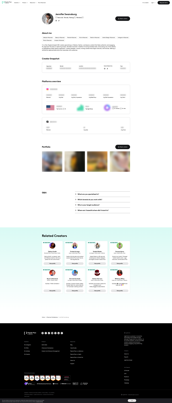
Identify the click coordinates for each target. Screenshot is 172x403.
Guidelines (26, 392)
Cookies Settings (39, 401)
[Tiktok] (49, 333)
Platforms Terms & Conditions (35, 392)
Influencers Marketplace (47, 348)
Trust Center (26, 396)
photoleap (126, 380)
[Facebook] (46, 333)
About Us (72, 360)
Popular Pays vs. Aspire (75, 354)
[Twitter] (55, 333)
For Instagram (27, 344)
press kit (126, 357)
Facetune (126, 376)
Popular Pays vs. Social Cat (76, 357)
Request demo (164, 2)
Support (72, 363)
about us (126, 354)
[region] (86, 400)
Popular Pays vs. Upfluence (76, 351)
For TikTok (26, 348)
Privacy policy (45, 392)
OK (132, 400)
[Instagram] (42, 333)
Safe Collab (44, 344)
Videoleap (126, 383)
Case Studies (73, 348)
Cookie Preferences (38, 394)
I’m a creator (145, 2)
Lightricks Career (128, 360)
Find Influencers (42, 2)
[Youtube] (52, 333)
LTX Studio (126, 370)
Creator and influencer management (51, 351)
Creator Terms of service (48, 394)
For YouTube (27, 351)
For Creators (27, 354)
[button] (17, 2)
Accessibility (51, 392)
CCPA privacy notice (28, 394)
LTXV (125, 373)
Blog (71, 344)
